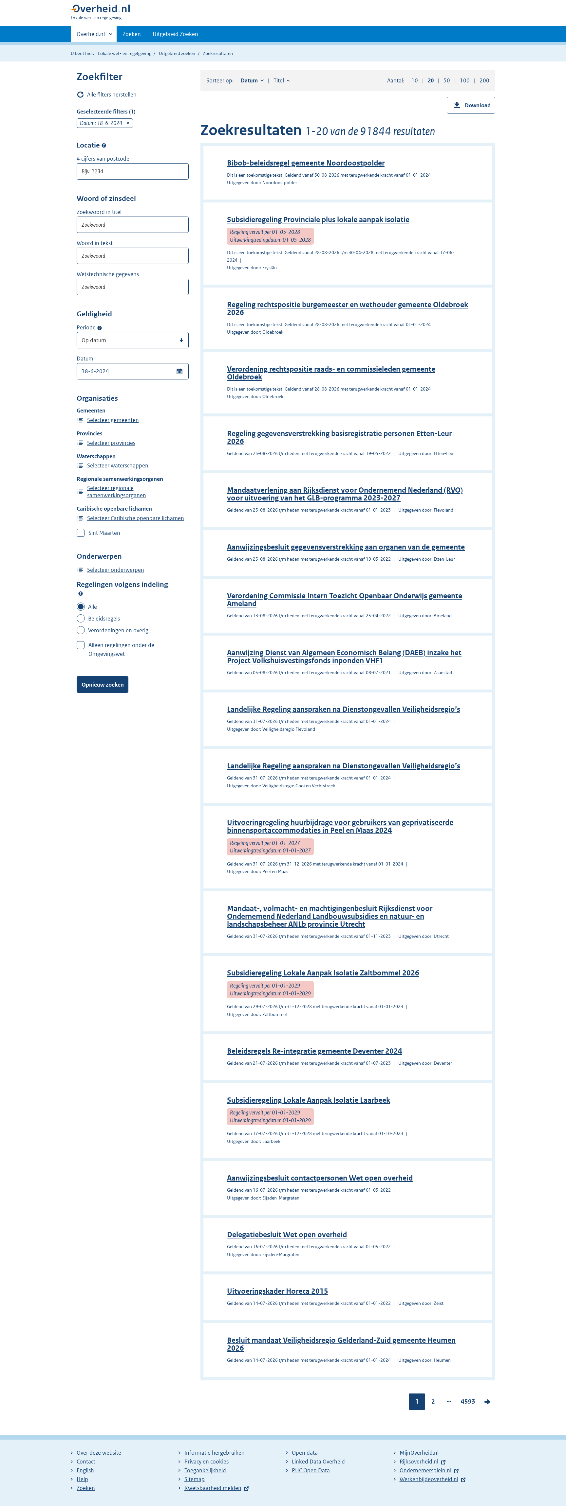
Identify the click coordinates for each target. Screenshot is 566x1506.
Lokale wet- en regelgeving (124, 53)
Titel (282, 80)
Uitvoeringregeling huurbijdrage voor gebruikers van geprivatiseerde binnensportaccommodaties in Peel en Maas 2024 (340, 826)
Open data (305, 1452)
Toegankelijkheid (205, 1470)
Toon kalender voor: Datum (179, 371)
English (85, 1470)
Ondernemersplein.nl (425, 1470)
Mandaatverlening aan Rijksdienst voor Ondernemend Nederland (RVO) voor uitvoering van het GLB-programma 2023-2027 (345, 494)
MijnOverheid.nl (419, 1452)
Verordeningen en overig (118, 630)
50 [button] (446, 80)
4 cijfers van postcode (103, 159)
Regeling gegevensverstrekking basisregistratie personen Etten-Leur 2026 (339, 437)
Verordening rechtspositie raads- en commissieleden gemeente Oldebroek (331, 373)
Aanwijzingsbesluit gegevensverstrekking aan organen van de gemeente (346, 547)
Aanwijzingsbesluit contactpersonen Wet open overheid (320, 1178)
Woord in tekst (95, 243)
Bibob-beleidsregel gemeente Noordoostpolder (306, 163)
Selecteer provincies (111, 443)
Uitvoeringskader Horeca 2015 (277, 1291)
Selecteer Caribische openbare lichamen (135, 518)
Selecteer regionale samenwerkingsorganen (116, 491)
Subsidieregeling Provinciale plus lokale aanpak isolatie (318, 219)
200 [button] (484, 80)
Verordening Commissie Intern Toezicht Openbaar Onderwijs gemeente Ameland (344, 599)
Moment (100, 328)
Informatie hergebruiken (214, 1452)
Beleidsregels (104, 618)
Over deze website (99, 1452)
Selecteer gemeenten (113, 420)
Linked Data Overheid (318, 1461)
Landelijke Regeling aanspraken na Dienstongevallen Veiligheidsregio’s (343, 709)
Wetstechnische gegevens (108, 274)
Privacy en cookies (206, 1461)
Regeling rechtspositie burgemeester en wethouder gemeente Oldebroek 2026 (347, 308)
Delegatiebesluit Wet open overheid (287, 1234)
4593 (468, 1403)
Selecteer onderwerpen (115, 569)
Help (82, 1479)
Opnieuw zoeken (103, 684)
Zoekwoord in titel (99, 212)
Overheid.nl (91, 36)
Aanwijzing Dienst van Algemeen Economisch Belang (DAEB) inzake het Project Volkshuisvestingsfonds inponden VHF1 (344, 656)
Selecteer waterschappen (117, 465)
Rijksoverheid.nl (419, 1461)
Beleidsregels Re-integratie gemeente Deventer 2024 (314, 1051)
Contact (86, 1461)
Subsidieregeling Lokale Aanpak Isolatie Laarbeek (308, 1100)
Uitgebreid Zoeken (175, 34)
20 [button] (431, 80)
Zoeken (132, 34)
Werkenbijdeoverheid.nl (429, 1479)
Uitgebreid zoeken (177, 53)
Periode (86, 327)
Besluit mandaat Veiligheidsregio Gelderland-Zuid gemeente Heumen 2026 (341, 1344)
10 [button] (414, 80)
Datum (85, 358)
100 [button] (465, 80)
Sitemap (194, 1479)
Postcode (104, 146)
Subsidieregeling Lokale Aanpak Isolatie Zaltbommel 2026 (323, 973)
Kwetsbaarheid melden (212, 1488)
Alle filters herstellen (112, 94)
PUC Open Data (311, 1470)
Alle (92, 606)
